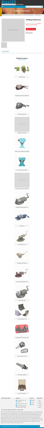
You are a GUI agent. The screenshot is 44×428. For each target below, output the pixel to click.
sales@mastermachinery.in (22, 403)
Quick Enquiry (31, 29)
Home (39, 400)
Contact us (40, 405)
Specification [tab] (5, 51)
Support (39, 407)
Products (39, 403)
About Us (40, 402)
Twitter (32, 402)
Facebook (33, 400)
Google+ (33, 404)
